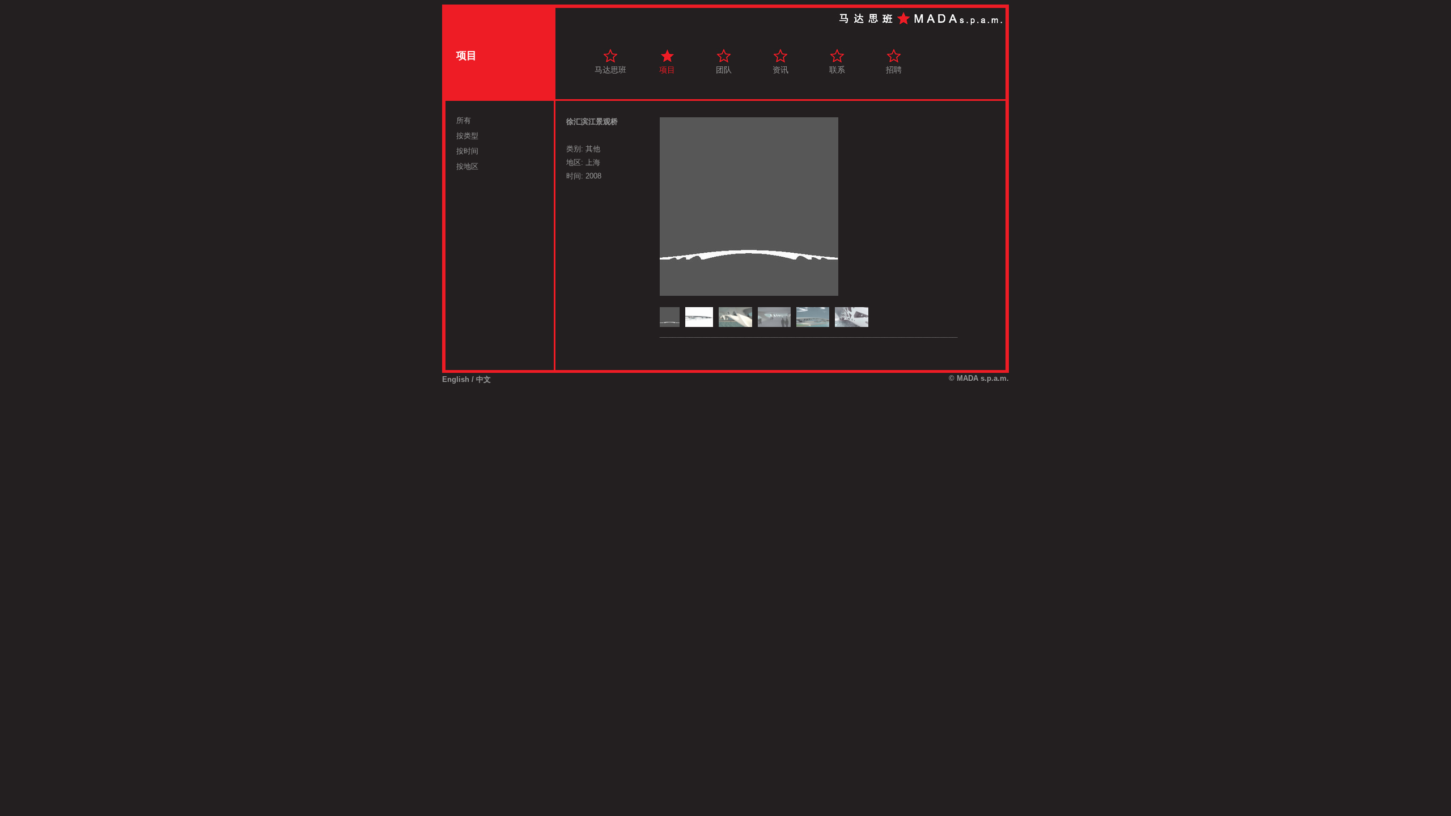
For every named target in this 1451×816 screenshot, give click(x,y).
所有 (463, 120)
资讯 (780, 69)
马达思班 (610, 69)
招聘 (894, 69)
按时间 (467, 151)
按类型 (467, 135)
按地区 (467, 166)
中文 (483, 379)
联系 (837, 69)
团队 (724, 69)
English (455, 379)
